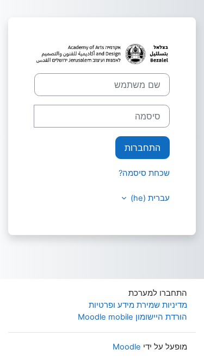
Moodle (127, 347)
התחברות (142, 147)
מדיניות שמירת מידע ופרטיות (138, 305)
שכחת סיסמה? (144, 173)
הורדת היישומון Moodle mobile (132, 317)
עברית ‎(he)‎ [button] (149, 198)
